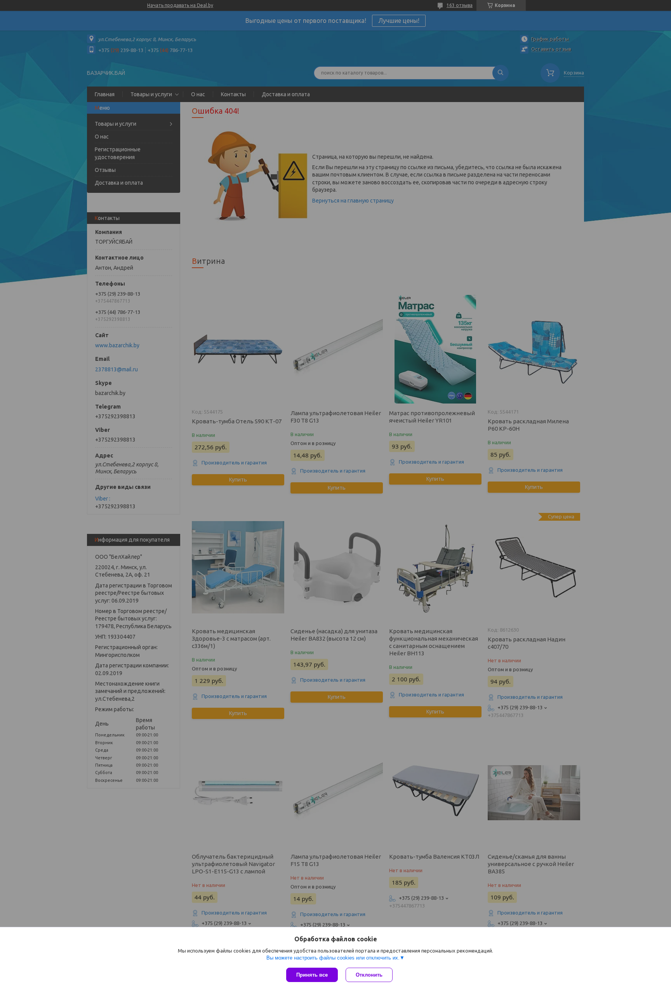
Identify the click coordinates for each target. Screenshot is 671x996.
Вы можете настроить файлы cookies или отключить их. (333, 958)
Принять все (312, 975)
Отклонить (369, 975)
